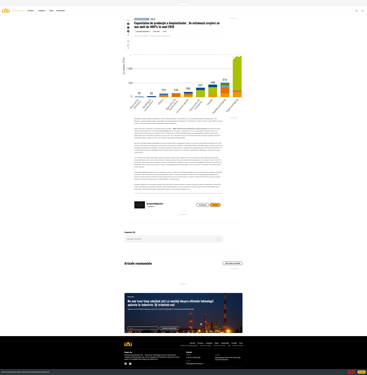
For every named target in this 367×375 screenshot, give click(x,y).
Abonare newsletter (169, 328)
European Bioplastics (155, 203)
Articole (192, 343)
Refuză (351, 372)
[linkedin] (128, 27)
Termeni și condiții (206, 345)
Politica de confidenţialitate (189, 345)
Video (217, 343)
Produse (200, 343)
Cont (241, 343)
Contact (215, 205)
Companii (209, 343)
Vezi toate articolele (232, 263)
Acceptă (362, 372)
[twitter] (128, 31)
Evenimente (225, 343)
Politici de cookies (220, 345)
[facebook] (128, 24)
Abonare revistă (238, 345)
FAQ (229, 345)
